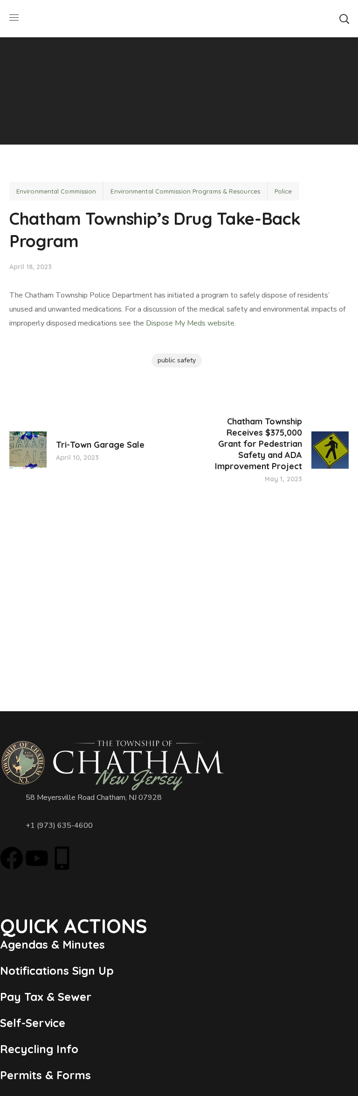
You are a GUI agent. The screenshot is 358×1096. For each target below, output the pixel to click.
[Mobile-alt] (62, 858)
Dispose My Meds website (190, 323)
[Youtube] (36, 858)
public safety (177, 360)
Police (283, 191)
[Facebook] (11, 858)
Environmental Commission (56, 191)
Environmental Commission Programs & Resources (185, 191)
